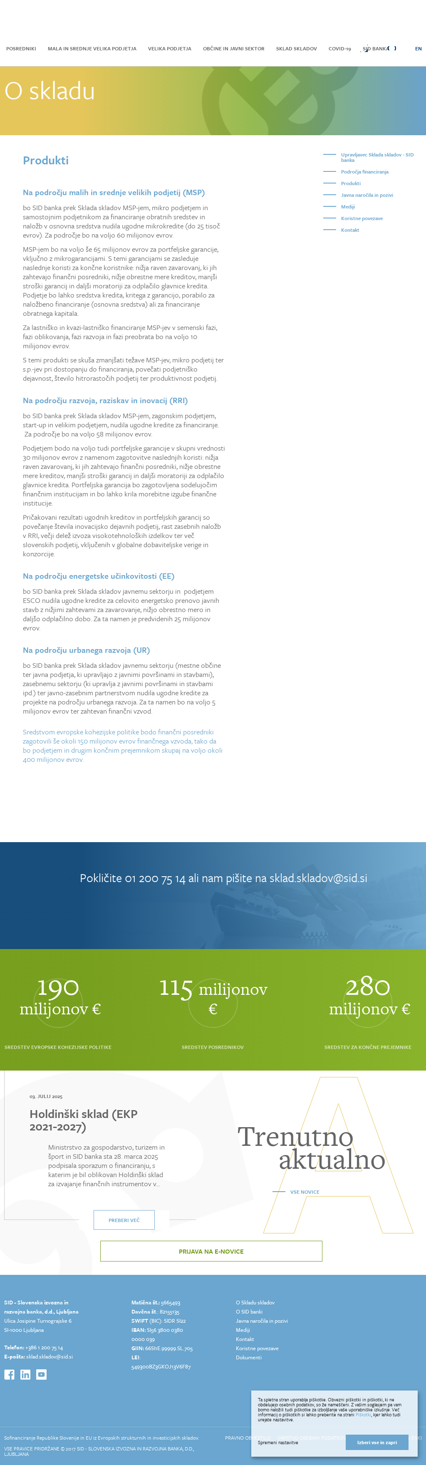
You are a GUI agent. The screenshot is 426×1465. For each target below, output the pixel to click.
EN (418, 48)
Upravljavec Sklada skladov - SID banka (377, 157)
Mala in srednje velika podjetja (92, 48)
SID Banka (376, 48)
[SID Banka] (139, 17)
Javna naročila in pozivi (367, 194)
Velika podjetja (169, 48)
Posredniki (21, 48)
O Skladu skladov (255, 1302)
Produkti (351, 183)
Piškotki (363, 1414)
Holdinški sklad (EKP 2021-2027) (84, 1119)
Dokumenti (249, 1357)
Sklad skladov (296, 48)
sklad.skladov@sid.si (318, 877)
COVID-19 (340, 48)
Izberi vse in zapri (377, 1442)
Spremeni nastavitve (278, 1442)
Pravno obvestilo (247, 1437)
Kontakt (350, 229)
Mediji (348, 206)
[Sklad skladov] (50, 17)
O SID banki (249, 1311)
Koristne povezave (362, 218)
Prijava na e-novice (211, 1251)
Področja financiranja (365, 171)
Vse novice (305, 1191)
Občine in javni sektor (234, 48)
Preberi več (124, 1220)
